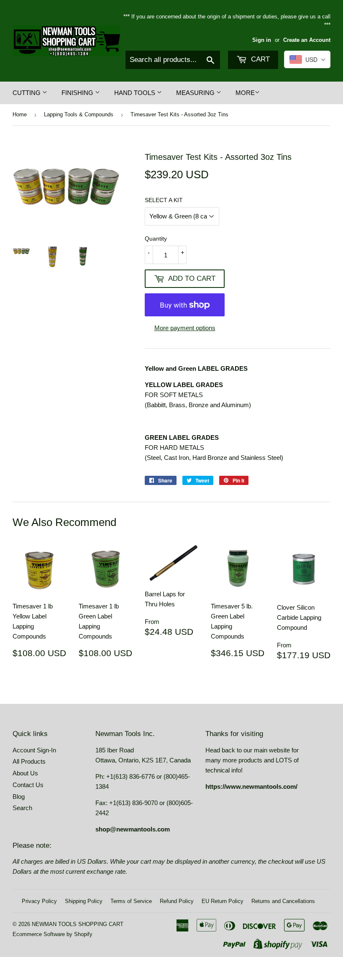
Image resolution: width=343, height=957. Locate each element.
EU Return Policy (222, 901)
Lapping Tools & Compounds (78, 114)
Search (22, 807)
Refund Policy (177, 901)
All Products (29, 761)
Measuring (196, 92)
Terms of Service (131, 901)
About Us (25, 773)
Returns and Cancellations (283, 901)
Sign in (261, 40)
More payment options (184, 327)
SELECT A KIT (164, 200)
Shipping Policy (83, 901)
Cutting (27, 92)
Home (20, 114)
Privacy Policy (39, 901)
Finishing (78, 92)
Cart (259, 59)
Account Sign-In (34, 750)
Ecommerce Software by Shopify (52, 934)
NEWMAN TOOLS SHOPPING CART (77, 924)
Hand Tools (135, 92)
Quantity (156, 238)
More (245, 92)
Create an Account (306, 40)
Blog (19, 796)
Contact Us (28, 784)
